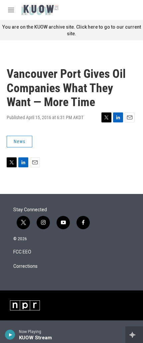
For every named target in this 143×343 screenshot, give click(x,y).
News (19, 141)
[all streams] (134, 334)
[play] (10, 334)
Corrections (25, 266)
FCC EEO (22, 252)
